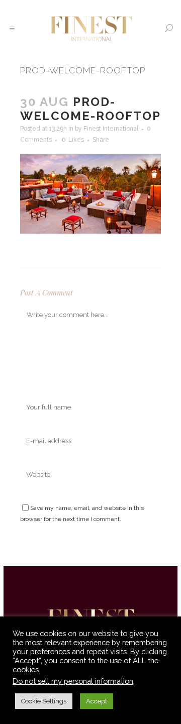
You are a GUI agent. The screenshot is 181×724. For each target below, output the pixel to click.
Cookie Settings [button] (43, 701)
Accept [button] (96, 701)
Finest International (110, 128)
